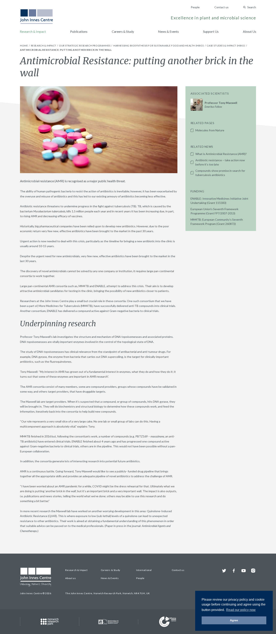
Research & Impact (33, 31)
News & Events (168, 31)
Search (251, 7)
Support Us (211, 31)
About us (70, 578)
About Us (249, 31)
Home (24, 45)
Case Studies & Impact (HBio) (226, 45)
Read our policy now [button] (241, 610)
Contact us (221, 7)
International (144, 570)
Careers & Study (123, 31)
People (195, 7)
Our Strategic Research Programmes (85, 45)
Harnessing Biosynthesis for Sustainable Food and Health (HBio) (158, 45)
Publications (78, 31)
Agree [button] (234, 620)
